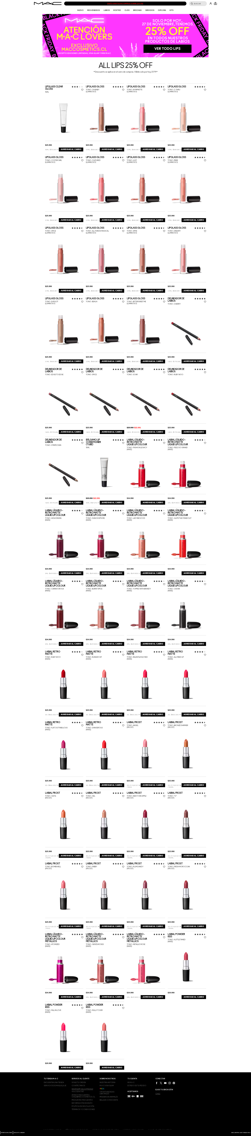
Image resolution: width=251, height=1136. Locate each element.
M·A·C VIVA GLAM (107, 1085)
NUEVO (80, 10)
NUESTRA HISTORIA (107, 1082)
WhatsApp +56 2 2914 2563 (82, 1089)
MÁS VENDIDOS (93, 10)
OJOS (127, 10)
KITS (171, 10)
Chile (157, 1094)
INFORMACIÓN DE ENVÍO (82, 1103)
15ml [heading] (47, 92)
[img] (63, 118)
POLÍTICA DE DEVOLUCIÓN (83, 1106)
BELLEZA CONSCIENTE (109, 1100)
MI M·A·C (131, 1082)
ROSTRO (117, 10)
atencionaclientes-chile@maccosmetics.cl (83, 1096)
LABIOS (107, 10)
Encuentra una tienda (54, 1082)
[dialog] (64, 88)
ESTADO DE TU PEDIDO (136, 1085)
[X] (161, 1083)
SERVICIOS (150, 10)
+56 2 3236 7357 (78, 1091)
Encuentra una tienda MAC (240, 1132)
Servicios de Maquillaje (55, 1085)
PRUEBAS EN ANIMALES (109, 1097)
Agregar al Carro (71, 149)
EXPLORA (162, 10)
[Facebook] (156, 1083)
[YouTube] (165, 1083)
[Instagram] (169, 1083)
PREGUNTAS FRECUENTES (82, 1100)
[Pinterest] (174, 1083)
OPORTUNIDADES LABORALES (107, 1093)
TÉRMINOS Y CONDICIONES (83, 1109)
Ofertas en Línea (6, 1132)
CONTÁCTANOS (78, 1085)
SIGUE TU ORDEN (19, 1132)
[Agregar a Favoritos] (82, 90)
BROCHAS (137, 10)
